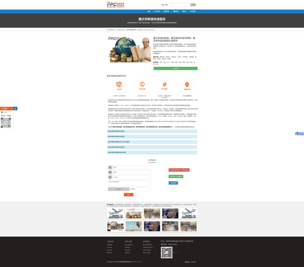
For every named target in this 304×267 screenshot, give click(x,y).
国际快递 (109, 244)
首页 (149, 11)
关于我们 (192, 11)
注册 (166, 5)
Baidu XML (193, 261)
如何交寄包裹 (129, 244)
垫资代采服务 (146, 252)
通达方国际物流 (147, 244)
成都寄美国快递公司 (138, 204)
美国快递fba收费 (158, 204)
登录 (163, 5)
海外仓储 (109, 250)
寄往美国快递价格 (167, 204)
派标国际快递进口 (148, 247)
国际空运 (166, 11)
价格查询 (127, 247)
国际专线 (175, 11)
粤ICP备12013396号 (136, 261)
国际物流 (135, 100)
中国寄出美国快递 (187, 204)
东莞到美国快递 (136, 206)
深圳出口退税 (146, 250)
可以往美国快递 (156, 206)
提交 (129, 194)
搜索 (193, 4)
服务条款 (127, 250)
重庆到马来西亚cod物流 (125, 206)
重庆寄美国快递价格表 (166, 206)
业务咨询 (5, 112)
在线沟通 (173, 183)
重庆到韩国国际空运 (171, 121)
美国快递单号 (128, 204)
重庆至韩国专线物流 (159, 121)
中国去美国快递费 (113, 206)
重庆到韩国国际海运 (182, 121)
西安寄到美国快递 (119, 204)
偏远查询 (127, 252)
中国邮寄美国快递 (148, 204)
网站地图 (187, 262)
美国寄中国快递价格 (146, 206)
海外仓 (184, 11)
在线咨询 (175, 68)
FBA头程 (157, 11)
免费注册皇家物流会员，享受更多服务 (179, 170)
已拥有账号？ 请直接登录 (176, 176)
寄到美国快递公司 (177, 204)
